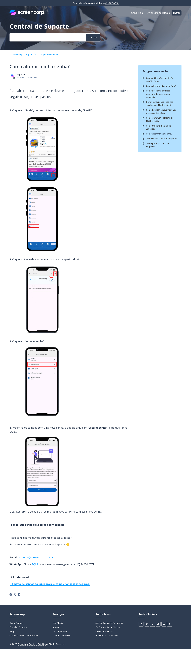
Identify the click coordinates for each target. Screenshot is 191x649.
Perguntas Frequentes (49, 54)
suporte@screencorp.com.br (36, 557)
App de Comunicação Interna (109, 622)
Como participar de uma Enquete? (157, 145)
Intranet (56, 627)
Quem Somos (16, 622)
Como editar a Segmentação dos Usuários (159, 80)
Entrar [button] (176, 12)
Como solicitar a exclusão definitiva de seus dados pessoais (158, 93)
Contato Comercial (61, 635)
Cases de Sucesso (104, 631)
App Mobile (31, 54)
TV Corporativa (60, 631)
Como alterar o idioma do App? (161, 85)
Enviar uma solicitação (158, 12)
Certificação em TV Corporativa (25, 635)
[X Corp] (15, 594)
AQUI (35, 564)
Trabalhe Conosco (18, 627)
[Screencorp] (27, 14)
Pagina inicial (136, 12)
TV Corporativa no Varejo (108, 627)
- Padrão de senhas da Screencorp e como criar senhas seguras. (50, 584)
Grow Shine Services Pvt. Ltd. (32, 644)
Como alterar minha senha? (159, 133)
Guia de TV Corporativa (107, 635)
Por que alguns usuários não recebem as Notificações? (159, 103)
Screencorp (17, 54)
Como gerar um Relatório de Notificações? (160, 119)
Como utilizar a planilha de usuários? (158, 127)
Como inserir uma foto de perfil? (161, 138)
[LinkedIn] (19, 594)
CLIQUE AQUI (112, 3)
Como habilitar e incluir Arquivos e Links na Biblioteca (161, 111)
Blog (12, 631)
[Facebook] (11, 594)
